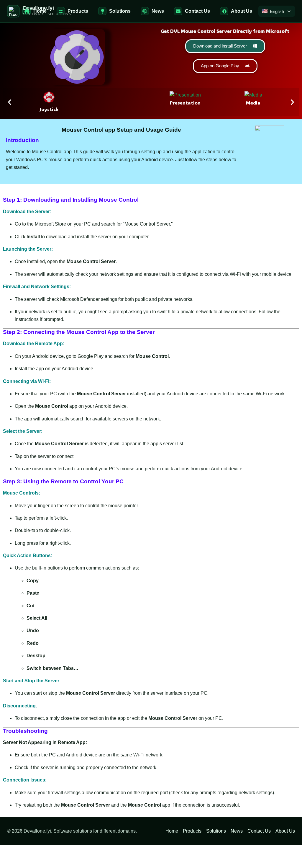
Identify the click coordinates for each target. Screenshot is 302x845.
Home (171, 830)
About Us (285, 830)
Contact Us (259, 830)
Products (192, 830)
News (237, 830)
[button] (9, 102)
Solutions (216, 830)
